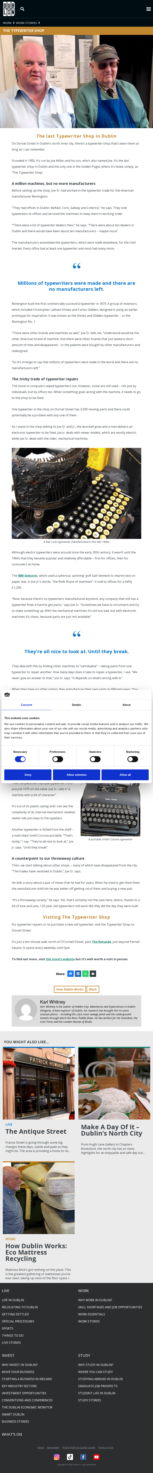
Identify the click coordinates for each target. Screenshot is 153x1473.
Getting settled (15, 1314)
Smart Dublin (13, 1414)
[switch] (57, 759)
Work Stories (89, 1321)
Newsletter (53, 1447)
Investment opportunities (24, 1393)
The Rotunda (101, 942)
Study (84, 1355)
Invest (8, 1355)
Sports (7, 1328)
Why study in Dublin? (95, 1365)
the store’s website (60, 959)
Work (93, 989)
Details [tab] (76, 704)
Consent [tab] (26, 704)
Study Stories (89, 1400)
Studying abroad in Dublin (100, 1379)
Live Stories (11, 1343)
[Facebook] (70, 973)
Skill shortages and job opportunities (110, 1307)
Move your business (18, 1372)
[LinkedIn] (78, 973)
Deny (28, 774)
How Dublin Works (69, 989)
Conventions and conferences (27, 1400)
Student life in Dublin (96, 1393)
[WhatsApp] (85, 973)
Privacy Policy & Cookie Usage (78, 1447)
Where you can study (95, 1372)
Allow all (125, 774)
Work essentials (91, 1314)
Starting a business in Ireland (27, 1379)
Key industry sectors (19, 1386)
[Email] (93, 973)
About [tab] (126, 704)
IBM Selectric (28, 576)
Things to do (13, 1335)
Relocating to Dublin (20, 1307)
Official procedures (18, 1321)
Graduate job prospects (98, 1386)
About (40, 1447)
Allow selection (77, 774)
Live (5, 1290)
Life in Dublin (13, 1300)
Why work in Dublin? (95, 1300)
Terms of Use (105, 1447)
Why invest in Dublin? (20, 1365)
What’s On (12, 1434)
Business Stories (15, 1421)
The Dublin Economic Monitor (27, 1407)
